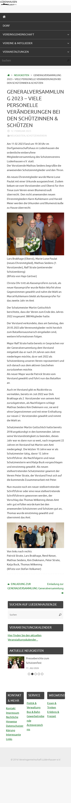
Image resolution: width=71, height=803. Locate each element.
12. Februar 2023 (21, 131)
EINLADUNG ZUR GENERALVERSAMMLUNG (20, 586)
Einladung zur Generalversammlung (51, 586)
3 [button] (35, 674)
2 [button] (32, 674)
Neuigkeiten (21, 75)
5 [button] (42, 674)
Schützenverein (36, 135)
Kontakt (11, 708)
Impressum (12, 713)
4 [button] (39, 674)
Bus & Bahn (33, 712)
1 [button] (29, 674)
